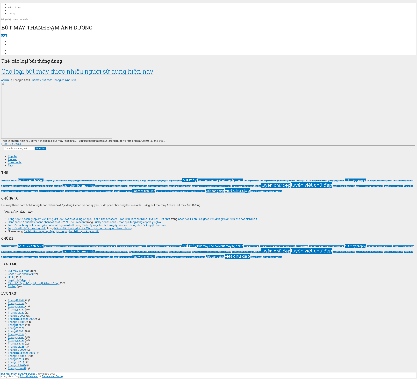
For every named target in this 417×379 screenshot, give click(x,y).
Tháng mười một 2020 (21, 352)
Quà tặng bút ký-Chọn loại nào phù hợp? (96, 191)
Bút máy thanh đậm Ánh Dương (46, 27)
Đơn (4, 35)
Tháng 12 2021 (17, 315)
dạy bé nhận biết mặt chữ (180, 186)
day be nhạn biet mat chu (140, 186)
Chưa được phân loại (20, 274)
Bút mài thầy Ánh (29, 376)
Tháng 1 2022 (16, 312)
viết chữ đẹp (237, 190)
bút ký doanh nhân (125, 181)
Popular (12, 156)
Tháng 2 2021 (16, 343)
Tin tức (12, 286)
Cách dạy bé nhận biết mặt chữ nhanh (111, 186)
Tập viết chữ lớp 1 (163, 191)
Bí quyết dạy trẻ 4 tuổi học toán (81, 181)
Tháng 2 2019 (16, 359)
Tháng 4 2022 (16, 306)
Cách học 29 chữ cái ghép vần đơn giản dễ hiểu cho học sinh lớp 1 (217, 219)
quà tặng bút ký (72, 191)
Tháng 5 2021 (16, 334)
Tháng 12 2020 (17, 349)
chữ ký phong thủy (54, 186)
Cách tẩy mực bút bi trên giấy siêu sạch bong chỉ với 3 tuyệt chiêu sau (124, 225)
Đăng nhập (7, 19)
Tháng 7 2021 (16, 328)
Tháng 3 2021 (16, 340)
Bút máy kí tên (302, 181)
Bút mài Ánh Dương (52, 376)
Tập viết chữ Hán (143, 191)
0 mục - (20, 19)
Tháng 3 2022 (16, 309)
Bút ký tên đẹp (139, 181)
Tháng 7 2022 (16, 303)
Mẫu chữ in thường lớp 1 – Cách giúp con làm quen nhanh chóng (93, 228)
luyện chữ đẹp (275, 185)
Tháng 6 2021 (16, 331)
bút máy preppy (355, 180)
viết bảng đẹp (215, 191)
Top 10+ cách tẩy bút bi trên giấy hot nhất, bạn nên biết (41, 225)
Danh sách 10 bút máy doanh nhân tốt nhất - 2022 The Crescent (47, 222)
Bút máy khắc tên (251, 181)
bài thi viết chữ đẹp (30, 180)
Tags (11, 165)
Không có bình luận (64, 80)
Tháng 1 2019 (16, 362)
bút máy (189, 180)
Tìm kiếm (40, 148)
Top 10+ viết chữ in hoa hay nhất (27, 228)
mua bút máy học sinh (393, 186)
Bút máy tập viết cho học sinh (379, 181)
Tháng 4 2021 (16, 337)
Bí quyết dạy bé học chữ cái (56, 181)
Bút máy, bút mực (41, 80)
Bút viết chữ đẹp (400, 181)
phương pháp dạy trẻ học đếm (51, 191)
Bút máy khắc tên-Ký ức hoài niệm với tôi (277, 181)
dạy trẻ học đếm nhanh (221, 186)
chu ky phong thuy (37, 186)
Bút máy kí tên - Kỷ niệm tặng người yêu (326, 181)
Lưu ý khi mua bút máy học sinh (369, 186)
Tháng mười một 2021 (21, 318)
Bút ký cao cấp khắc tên (105, 181)
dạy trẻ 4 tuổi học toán (201, 186)
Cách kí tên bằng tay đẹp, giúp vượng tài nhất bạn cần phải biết (61, 231)
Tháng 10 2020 (17, 356)
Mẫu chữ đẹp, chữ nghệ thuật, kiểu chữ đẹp (33, 283)
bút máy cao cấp (208, 180)
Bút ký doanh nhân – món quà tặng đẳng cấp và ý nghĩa (127, 222)
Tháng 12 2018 (17, 365)
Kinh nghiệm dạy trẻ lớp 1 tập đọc (246, 186)
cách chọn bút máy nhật (79, 185)
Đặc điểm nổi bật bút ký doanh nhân (266, 191)
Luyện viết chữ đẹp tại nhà (344, 186)
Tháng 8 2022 (16, 300)
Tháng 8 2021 (16, 325)
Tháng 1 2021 (16, 346)
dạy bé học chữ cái (160, 186)
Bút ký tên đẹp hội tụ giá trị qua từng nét (164, 181)
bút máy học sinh (231, 180)
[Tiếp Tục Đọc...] (11, 143)
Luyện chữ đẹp (17, 280)
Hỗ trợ (11, 277)
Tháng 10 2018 (17, 368)
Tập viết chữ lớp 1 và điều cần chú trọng (188, 191)
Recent (12, 159)
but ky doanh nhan (9, 181)
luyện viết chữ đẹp (311, 185)
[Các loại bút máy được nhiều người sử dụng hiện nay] (208, 110)
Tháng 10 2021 (17, 321)
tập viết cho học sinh (123, 191)
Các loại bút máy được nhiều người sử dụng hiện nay (77, 71)
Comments (15, 162)
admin (5, 80)
